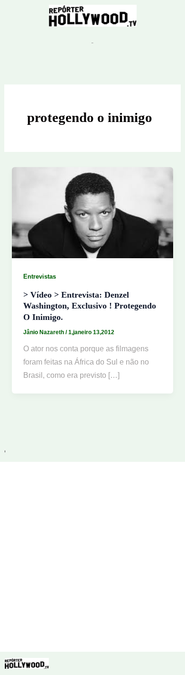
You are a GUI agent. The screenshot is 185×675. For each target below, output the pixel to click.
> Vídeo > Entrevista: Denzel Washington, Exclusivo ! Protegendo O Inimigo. (89, 306)
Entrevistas (39, 276)
